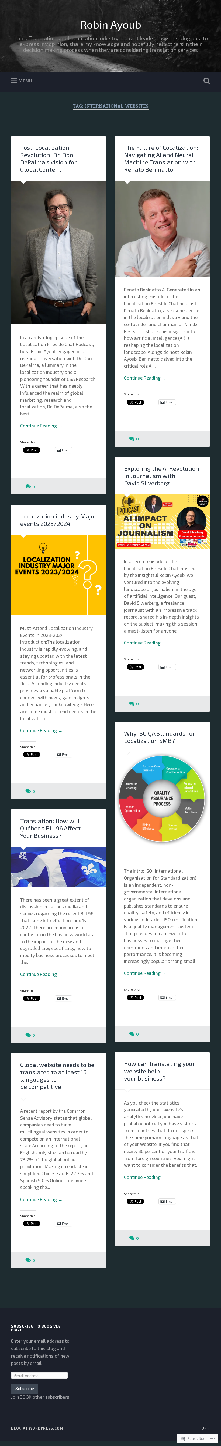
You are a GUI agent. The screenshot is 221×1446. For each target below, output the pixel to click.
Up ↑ (206, 1428)
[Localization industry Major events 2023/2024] (58, 575)
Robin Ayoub (110, 24)
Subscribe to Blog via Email (35, 1328)
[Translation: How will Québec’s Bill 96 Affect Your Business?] (58, 867)
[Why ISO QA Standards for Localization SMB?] (162, 805)
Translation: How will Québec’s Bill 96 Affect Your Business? (50, 828)
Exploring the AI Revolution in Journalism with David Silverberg (161, 476)
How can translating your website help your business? (159, 1071)
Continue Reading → (41, 425)
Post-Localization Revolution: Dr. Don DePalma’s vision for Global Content (48, 158)
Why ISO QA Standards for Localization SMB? (159, 737)
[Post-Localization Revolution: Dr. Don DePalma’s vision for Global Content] (58, 253)
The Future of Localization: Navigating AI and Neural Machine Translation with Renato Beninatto (161, 158)
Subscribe (24, 1388)
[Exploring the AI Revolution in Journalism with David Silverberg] (162, 521)
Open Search (205, 81)
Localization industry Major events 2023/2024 (58, 520)
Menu (25, 81)
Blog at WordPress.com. (38, 1428)
